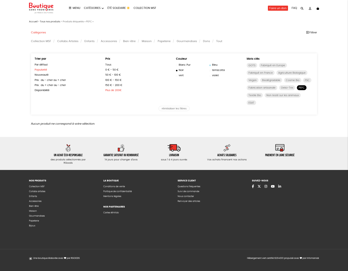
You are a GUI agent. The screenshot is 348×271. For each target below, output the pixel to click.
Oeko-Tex (287, 88)
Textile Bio (254, 95)
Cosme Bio (292, 80)
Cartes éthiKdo (111, 213)
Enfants (89, 41)
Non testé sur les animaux (282, 95)
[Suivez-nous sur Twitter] (259, 186)
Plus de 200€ (113, 90)
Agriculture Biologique (292, 73)
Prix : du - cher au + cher (50, 80)
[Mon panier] (318, 8)
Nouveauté (42, 75)
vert (181, 75)
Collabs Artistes (67, 41)
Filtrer (313, 32)
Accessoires (109, 41)
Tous (108, 64)
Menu (76, 8)
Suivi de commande (188, 191)
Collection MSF (145, 8)
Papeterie (164, 41)
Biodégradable (271, 80)
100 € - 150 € (113, 80)
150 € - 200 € (113, 85)
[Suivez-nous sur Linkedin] (279, 186)
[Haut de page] (340, 256)
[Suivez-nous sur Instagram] (265, 186)
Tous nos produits (50, 21)
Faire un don (278, 8)
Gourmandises (187, 41)
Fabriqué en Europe (273, 65)
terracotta (218, 70)
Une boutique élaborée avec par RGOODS (56, 258)
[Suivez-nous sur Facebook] (253, 186)
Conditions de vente (114, 186)
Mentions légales (112, 196)
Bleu (215, 65)
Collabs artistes (37, 191)
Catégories (92, 8)
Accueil (33, 21)
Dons (206, 41)
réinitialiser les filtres (174, 108)
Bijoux (32, 226)
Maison (147, 41)
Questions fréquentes (189, 186)
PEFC (302, 88)
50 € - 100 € (113, 75)
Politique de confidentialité (117, 191)
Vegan (252, 80)
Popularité (41, 70)
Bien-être (129, 41)
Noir (181, 70)
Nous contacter (186, 196)
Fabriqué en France (260, 73)
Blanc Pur (184, 65)
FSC (307, 80)
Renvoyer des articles (189, 201)
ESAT (251, 103)
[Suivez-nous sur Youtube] (273, 186)
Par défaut (41, 64)
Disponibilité (42, 90)
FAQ (294, 8)
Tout (219, 41)
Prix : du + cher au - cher (50, 85)
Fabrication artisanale (262, 88)
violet (215, 75)
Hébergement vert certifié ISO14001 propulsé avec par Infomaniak (283, 258)
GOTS (251, 65)
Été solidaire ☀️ (118, 8)
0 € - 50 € (112, 70)
